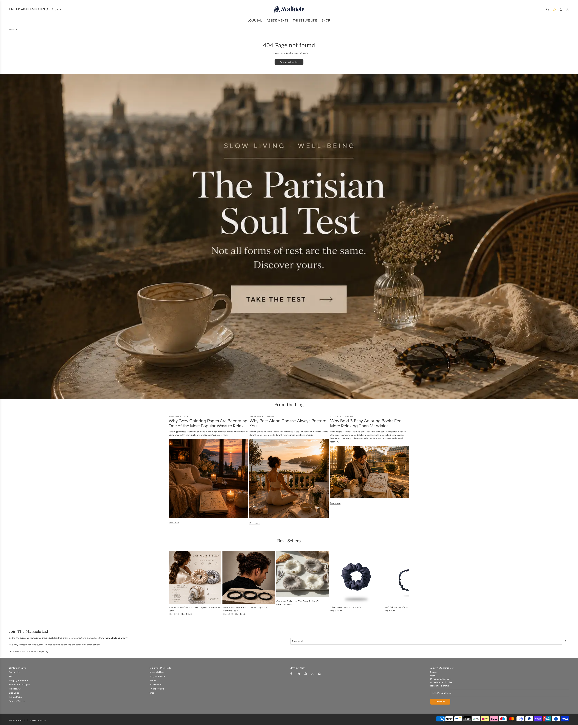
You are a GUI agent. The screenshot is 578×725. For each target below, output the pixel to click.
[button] (172, 583)
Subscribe (440, 701)
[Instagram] (298, 674)
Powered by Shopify (38, 720)
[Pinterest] (305, 674)
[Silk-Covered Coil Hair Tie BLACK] (356, 577)
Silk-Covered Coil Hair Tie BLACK (346, 607)
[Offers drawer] (554, 9)
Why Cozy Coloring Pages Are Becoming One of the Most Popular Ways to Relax (208, 423)
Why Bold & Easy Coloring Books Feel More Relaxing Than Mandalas (366, 423)
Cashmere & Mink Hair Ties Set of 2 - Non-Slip (298, 601)
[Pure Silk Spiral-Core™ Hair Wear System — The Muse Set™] (195, 577)
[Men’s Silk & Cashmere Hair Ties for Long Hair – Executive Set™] (248, 577)
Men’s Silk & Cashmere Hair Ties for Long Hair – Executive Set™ (244, 609)
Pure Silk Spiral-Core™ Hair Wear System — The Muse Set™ (194, 609)
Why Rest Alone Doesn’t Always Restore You (287, 423)
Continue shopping (289, 62)
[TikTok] (319, 674)
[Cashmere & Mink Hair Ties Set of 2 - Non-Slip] (302, 574)
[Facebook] (291, 674)
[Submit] (565, 641)
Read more (174, 522)
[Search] (547, 9)
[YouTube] (312, 674)
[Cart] (561, 9)
